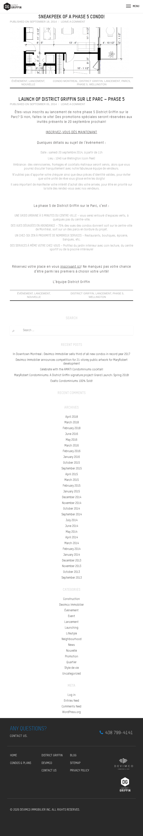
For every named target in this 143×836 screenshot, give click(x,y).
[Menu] (128, 6)
